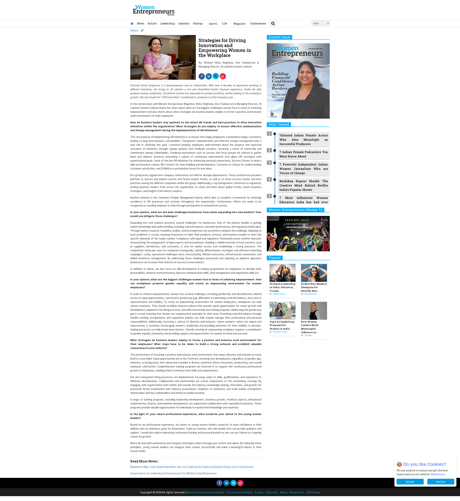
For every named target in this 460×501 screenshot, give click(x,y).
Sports (213, 23)
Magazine (239, 23)
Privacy (259, 492)
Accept (410, 481)
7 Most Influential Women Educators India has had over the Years (303, 202)
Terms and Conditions (239, 492)
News (140, 23)
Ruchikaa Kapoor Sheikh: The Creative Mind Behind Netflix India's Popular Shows (303, 185)
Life (224, 23)
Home (134, 30)
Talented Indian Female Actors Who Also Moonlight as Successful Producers (303, 139)
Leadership (167, 23)
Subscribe (272, 492)
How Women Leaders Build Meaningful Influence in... (309, 327)
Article (152, 23)
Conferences (258, 23)
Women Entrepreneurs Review (205, 492)
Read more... (438, 474)
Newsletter (297, 492)
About (284, 492)
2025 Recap (313, 492)
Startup (198, 23)
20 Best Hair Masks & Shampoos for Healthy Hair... (314, 287)
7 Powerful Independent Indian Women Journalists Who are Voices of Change (303, 168)
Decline (440, 481)
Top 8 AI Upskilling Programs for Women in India (282, 325)
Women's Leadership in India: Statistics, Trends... (282, 287)
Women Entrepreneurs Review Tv (296, 210)
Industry (183, 23)
